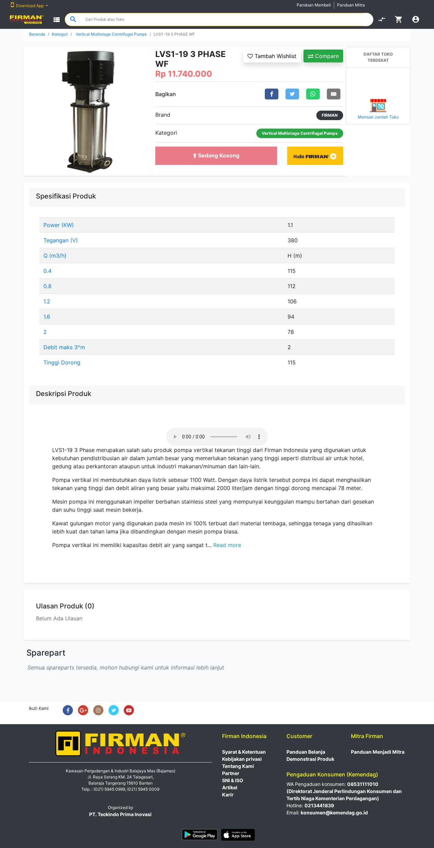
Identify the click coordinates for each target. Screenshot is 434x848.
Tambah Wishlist (274, 56)
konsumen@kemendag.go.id (334, 812)
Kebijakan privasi (242, 759)
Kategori (60, 34)
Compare (326, 56)
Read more (227, 545)
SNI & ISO (232, 780)
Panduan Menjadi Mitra (378, 752)
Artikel (229, 787)
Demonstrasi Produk (310, 759)
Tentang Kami (238, 766)
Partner (230, 773)
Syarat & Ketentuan (244, 752)
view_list (57, 20)
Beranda (37, 34)
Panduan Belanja (306, 752)
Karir (228, 794)
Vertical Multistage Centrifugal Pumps (111, 34)
